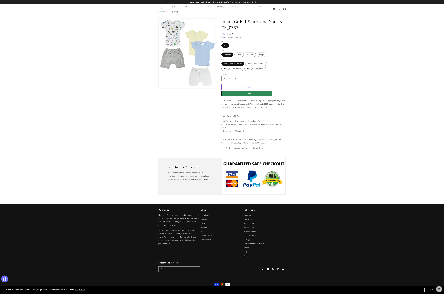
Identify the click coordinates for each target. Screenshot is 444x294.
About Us (247, 215)
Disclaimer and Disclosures (254, 244)
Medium (250, 55)
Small (239, 55)
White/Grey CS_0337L (255, 69)
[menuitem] (176, 6)
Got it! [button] (432, 290)
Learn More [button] (80, 290)
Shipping (224, 37)
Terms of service (250, 235)
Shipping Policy (249, 223)
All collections (206, 215)
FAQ (245, 252)
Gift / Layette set (207, 235)
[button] (274, 9)
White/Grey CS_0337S (256, 64)
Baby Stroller (206, 240)
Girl (225, 45)
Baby (203, 223)
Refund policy (249, 227)
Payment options (250, 231)
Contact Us (248, 219)
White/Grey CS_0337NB (233, 64)
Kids (202, 231)
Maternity (204, 219)
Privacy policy (249, 240)
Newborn (227, 55)
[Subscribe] (197, 269)
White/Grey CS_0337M (232, 69)
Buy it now (246, 93)
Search (246, 256)
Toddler (204, 227)
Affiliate (247, 248)
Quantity (224, 74)
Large (261, 55)
